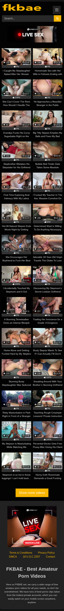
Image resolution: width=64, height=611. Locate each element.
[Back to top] (53, 601)
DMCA (13, 556)
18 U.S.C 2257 (31, 556)
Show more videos (32, 492)
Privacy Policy (46, 552)
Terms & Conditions (20, 552)
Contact (50, 556)
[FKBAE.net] (26, 8)
